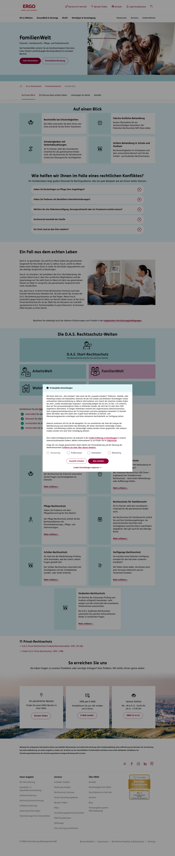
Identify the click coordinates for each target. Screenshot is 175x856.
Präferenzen (76, 453)
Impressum (112, 441)
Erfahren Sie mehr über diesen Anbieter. (79, 448)
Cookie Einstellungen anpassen (86, 468)
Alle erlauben (98, 461)
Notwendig (55, 453)
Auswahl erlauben (76, 461)
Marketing (116, 453)
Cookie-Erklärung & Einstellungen (103, 438)
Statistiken (96, 453)
